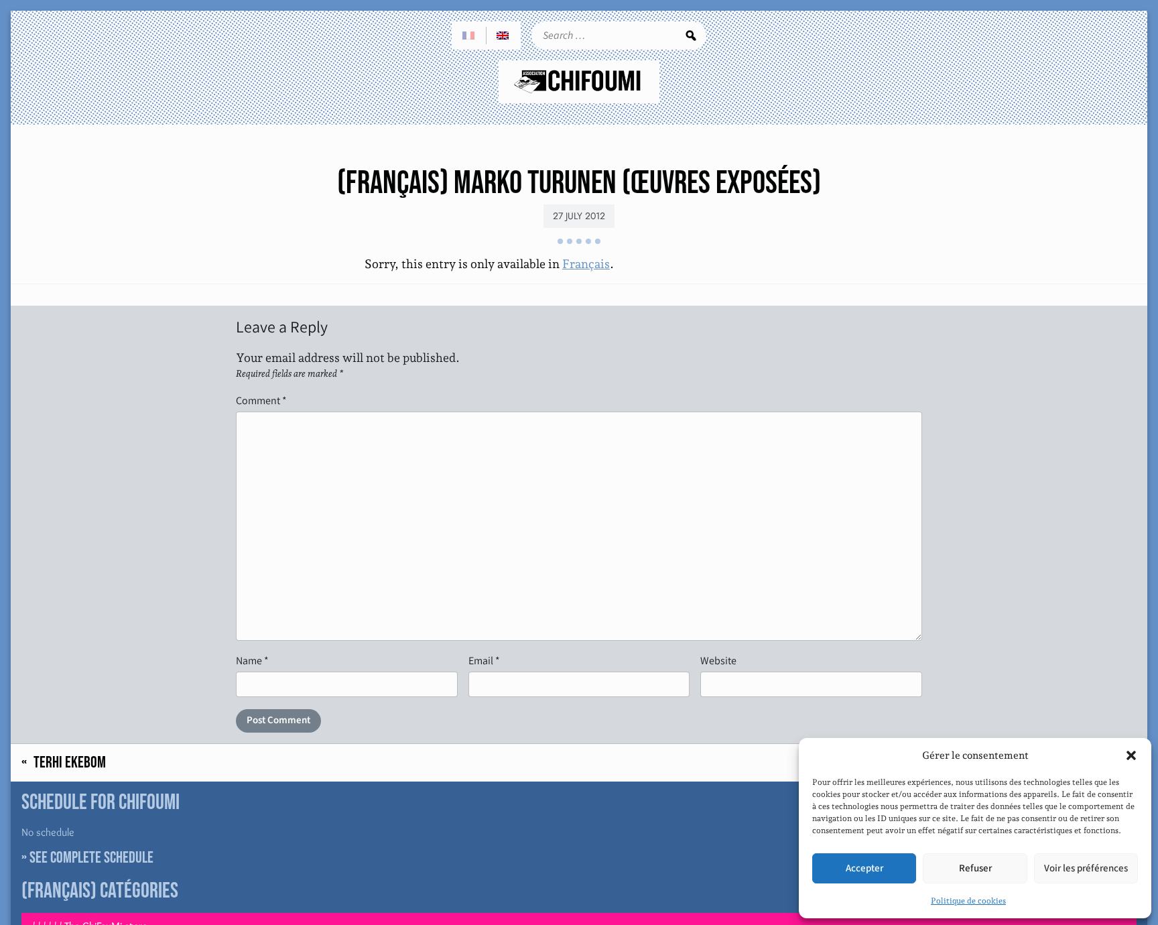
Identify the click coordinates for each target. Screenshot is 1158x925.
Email (484, 661)
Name (252, 661)
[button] (1131, 755)
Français (586, 264)
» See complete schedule (87, 857)
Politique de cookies (968, 901)
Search (691, 35)
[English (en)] (503, 35)
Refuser (975, 868)
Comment (261, 400)
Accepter (864, 868)
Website (718, 661)
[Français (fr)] (469, 35)
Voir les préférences (1086, 868)
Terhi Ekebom (70, 763)
